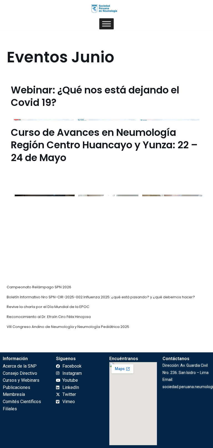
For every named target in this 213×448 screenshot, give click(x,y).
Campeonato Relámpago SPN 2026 (39, 287)
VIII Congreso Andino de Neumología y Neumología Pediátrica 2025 (68, 326)
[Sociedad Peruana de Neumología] (106, 8)
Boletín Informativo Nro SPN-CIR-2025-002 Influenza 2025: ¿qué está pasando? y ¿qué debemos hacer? (101, 297)
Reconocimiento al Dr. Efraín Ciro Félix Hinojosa (49, 316)
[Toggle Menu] (106, 24)
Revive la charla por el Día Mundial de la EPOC (48, 306)
